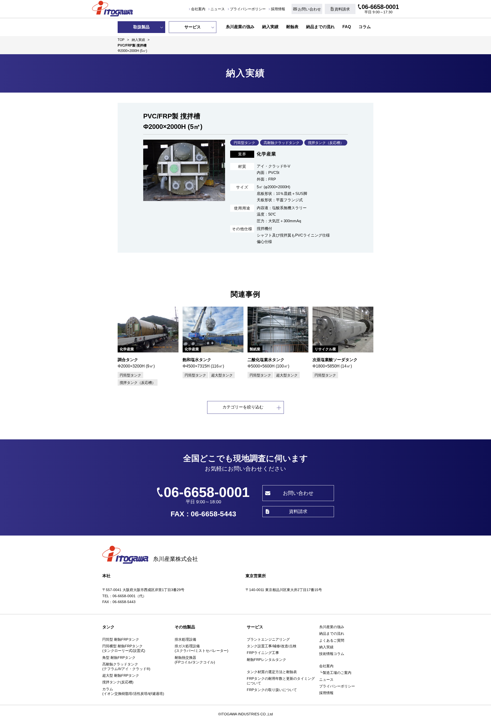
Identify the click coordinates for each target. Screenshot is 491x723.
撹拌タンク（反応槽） (326, 143)
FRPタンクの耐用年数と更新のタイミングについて (281, 680)
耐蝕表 (292, 27)
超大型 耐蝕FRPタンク (120, 675)
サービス (192, 27)
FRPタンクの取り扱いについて (272, 690)
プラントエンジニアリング (268, 639)
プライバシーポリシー (248, 9)
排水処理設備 (185, 639)
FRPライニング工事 (263, 653)
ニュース (217, 9)
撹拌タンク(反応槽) (117, 682)
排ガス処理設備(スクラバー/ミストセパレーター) (201, 648)
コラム (365, 27)
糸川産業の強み (240, 27)
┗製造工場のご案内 (335, 673)
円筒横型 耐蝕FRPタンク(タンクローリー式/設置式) (123, 648)
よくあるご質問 (331, 640)
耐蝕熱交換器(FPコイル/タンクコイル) (195, 659)
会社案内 (198, 9)
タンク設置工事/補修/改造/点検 (271, 646)
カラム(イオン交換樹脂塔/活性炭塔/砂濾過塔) (133, 691)
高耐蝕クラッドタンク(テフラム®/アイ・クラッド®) (126, 666)
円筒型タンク (244, 143)
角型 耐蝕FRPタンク (119, 657)
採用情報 (278, 9)
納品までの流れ (320, 27)
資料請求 (342, 9)
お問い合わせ (309, 9)
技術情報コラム (331, 654)
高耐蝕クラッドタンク (281, 143)
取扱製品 (141, 27)
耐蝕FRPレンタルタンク (266, 660)
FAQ (346, 27)
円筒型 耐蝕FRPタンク (120, 639)
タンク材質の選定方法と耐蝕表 (272, 672)
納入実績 (270, 27)
